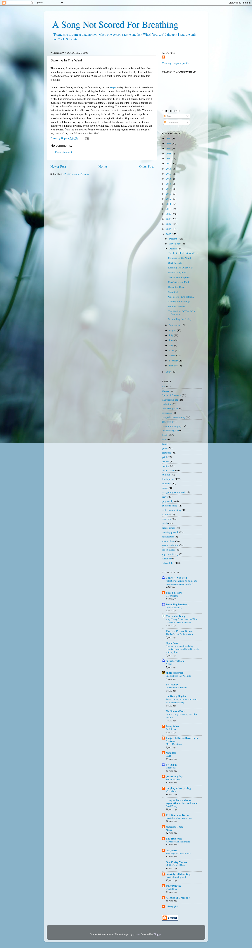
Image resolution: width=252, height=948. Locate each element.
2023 (169, 143)
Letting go (171, 764)
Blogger (157, 934)
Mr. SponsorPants (175, 711)
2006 (169, 229)
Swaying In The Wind (179, 257)
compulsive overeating (173, 417)
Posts (169, 116)
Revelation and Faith (178, 282)
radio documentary (171, 510)
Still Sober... (171, 729)
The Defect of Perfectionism (179, 634)
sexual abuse (168, 541)
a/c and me (171, 791)
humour (166, 474)
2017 (169, 173)
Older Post (146, 166)
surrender (167, 558)
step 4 (113, 87)
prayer (165, 496)
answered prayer (170, 408)
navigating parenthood (173, 492)
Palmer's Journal (176, 306)
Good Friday (171, 806)
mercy (165, 487)
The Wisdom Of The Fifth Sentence (181, 313)
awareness (167, 412)
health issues (168, 470)
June (171, 340)
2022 (169, 148)
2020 (169, 158)
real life (166, 514)
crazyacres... (172, 850)
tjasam (136, 934)
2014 (169, 188)
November (174, 243)
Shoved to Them (174, 827)
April (172, 350)
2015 (169, 183)
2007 (169, 224)
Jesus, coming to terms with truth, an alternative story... (182, 701)
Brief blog (170, 767)
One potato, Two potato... (181, 296)
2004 (169, 371)
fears (164, 443)
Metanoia (171, 753)
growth (165, 461)
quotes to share (169, 505)
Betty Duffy (172, 684)
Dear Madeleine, (174, 607)
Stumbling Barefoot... (177, 604)
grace (165, 448)
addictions (167, 404)
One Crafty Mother (176, 862)
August (173, 330)
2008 (169, 219)
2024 (169, 138)
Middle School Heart (176, 865)
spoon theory (168, 549)
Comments (172, 122)
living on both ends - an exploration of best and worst (182, 801)
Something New (173, 779)
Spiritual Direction (171, 395)
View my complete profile (175, 63)
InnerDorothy (173, 886)
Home (102, 166)
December (174, 238)
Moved (169, 829)
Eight (168, 755)
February (174, 360)
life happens (168, 479)
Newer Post (58, 166)
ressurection (168, 536)
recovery (166, 518)
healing (166, 466)
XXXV (169, 664)
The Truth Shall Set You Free (183, 253)
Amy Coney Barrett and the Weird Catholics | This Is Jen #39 (182, 621)
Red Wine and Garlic (177, 815)
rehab (165, 523)
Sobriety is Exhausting (178, 874)
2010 (169, 209)
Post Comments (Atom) (76, 174)
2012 (169, 198)
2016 (169, 178)
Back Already (175, 262)
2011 (169, 204)
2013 (169, 193)
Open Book (172, 643)
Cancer (165, 390)
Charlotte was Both (176, 578)
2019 (169, 163)
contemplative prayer (173, 426)
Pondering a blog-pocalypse (179, 818)
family (165, 435)
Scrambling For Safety (180, 319)
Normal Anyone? (177, 272)
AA (164, 386)
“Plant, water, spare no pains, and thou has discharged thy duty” (181, 582)
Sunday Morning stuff (176, 877)
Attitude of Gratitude (178, 897)
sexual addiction (170, 545)
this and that (168, 563)
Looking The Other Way (180, 267)
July (171, 335)
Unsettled (173, 292)
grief (164, 457)
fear (164, 439)
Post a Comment (63, 152)
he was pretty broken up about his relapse (181, 716)
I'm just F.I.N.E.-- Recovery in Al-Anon (182, 739)
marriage (166, 483)
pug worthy (168, 501)
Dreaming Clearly (177, 287)
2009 (169, 214)
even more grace (170, 430)
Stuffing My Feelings (179, 301)
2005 (169, 234)
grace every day (174, 776)
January (173, 365)
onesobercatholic (175, 661)
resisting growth (170, 532)
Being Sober (172, 726)
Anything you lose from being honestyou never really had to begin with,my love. (182, 649)
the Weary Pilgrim (176, 696)
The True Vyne (174, 838)
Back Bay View (174, 592)
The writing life (170, 399)
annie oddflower (174, 673)
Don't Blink (171, 888)
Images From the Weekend (178, 675)
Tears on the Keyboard (179, 277)
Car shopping (172, 595)
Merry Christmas (174, 744)
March (172, 355)
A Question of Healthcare (178, 841)
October (173, 248)
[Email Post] (86, 138)
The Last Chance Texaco (179, 631)
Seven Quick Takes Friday (178, 853)
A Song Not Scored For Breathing (115, 24)
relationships (168, 527)
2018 (169, 168)
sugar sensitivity (170, 554)
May (171, 345)
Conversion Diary (175, 616)
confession (167, 421)
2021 (169, 153)
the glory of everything (178, 788)
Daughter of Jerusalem (176, 687)
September (175, 325)
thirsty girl (172, 906)
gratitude (166, 452)
